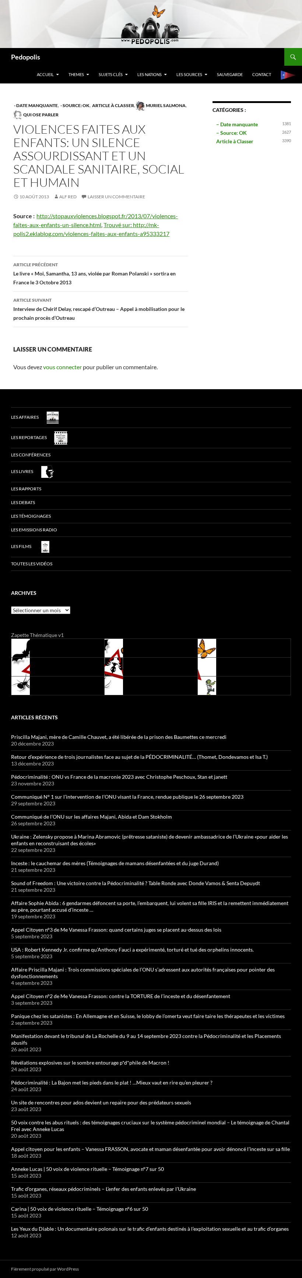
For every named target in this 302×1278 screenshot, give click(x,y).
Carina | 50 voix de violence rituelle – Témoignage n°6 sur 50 (79, 1209)
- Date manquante (35, 105)
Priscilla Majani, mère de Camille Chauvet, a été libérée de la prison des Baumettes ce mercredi (118, 737)
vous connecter (62, 366)
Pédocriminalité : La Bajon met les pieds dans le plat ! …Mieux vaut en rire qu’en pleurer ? (112, 1082)
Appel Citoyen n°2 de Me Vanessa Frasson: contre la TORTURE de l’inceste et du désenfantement (120, 996)
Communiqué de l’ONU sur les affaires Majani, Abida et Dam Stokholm (91, 816)
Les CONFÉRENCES (30, 455)
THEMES (76, 74)
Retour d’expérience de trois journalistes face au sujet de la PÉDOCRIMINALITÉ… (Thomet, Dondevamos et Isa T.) (139, 757)
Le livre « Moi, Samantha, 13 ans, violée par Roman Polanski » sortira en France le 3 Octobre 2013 (94, 273)
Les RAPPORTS (26, 488)
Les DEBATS (23, 502)
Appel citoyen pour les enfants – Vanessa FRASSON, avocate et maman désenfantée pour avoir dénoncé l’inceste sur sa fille (150, 1149)
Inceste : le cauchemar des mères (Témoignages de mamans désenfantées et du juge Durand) (115, 863)
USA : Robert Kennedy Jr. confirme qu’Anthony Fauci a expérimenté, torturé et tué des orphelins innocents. (132, 949)
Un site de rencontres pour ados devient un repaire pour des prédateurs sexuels (101, 1102)
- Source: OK (74, 105)
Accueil (45, 74)
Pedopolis (25, 57)
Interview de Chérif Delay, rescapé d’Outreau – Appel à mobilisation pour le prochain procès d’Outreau (99, 309)
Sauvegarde (230, 74)
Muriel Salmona (165, 105)
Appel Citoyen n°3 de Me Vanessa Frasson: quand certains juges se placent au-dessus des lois (116, 929)
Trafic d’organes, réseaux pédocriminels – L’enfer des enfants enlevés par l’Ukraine (103, 1189)
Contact (261, 74)
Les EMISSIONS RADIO (34, 529)
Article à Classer (112, 105)
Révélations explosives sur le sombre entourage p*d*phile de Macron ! (90, 1062)
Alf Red (68, 196)
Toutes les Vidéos (31, 563)
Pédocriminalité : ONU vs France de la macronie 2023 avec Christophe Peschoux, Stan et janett (119, 777)
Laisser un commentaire (116, 196)
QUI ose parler (40, 114)
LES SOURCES (189, 74)
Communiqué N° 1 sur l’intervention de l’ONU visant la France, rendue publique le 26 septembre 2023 (127, 797)
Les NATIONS (149, 74)
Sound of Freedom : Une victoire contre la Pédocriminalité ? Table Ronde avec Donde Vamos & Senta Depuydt (135, 883)
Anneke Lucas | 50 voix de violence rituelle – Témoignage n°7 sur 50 (87, 1169)
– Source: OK (231, 133)
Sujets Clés (111, 74)
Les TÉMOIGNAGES (31, 516)
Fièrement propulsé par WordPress (45, 1269)
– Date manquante (237, 124)
